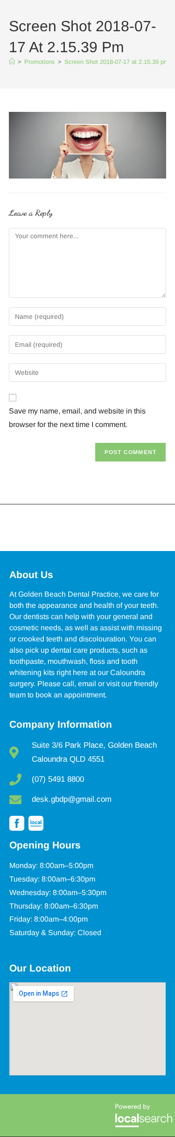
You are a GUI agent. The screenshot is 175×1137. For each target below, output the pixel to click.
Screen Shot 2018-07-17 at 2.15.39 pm (116, 61)
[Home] (12, 61)
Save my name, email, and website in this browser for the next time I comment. (77, 417)
